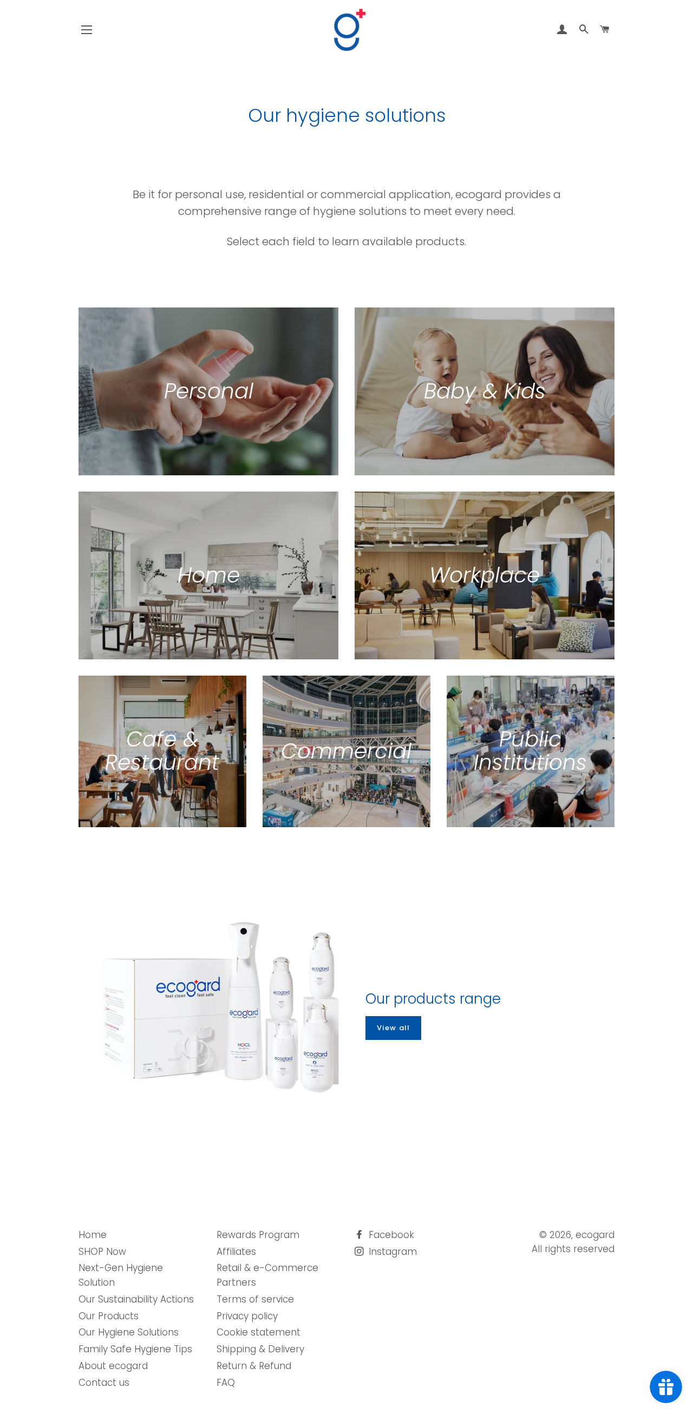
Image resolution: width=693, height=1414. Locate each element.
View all (393, 1028)
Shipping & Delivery (260, 1349)
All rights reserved (573, 1248)
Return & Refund (254, 1365)
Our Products (109, 1316)
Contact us (104, 1382)
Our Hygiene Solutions (129, 1332)
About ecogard (113, 1365)
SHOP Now (102, 1251)
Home (93, 1234)
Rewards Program (258, 1234)
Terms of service (255, 1299)
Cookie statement (258, 1332)
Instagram (391, 1251)
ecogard (595, 1234)
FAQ (226, 1382)
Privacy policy (247, 1316)
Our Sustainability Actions (136, 1299)
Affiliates (236, 1251)
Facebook (390, 1234)
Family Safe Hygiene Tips (135, 1349)
